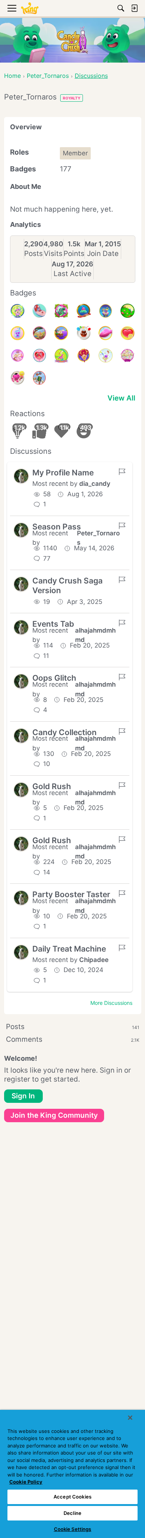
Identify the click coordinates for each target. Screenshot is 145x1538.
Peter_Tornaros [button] (98, 538)
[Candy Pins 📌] (39, 311)
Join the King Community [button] (54, 1115)
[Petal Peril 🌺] (61, 311)
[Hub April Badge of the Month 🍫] (127, 311)
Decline (72, 1513)
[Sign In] (134, 8)
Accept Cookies (72, 1497)
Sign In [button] (23, 1096)
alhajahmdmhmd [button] (95, 635)
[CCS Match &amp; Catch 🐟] (61, 333)
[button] (21, 476)
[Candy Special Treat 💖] (17, 355)
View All (121, 398)
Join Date (103, 253)
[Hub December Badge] (39, 378)
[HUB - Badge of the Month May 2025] (106, 311)
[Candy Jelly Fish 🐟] (106, 333)
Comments (72, 1039)
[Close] (130, 1417)
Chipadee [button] (94, 959)
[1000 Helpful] (17, 378)
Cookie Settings (72, 1529)
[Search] (121, 8)
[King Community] (30, 8)
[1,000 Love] (127, 333)
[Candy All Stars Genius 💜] (17, 333)
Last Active (72, 273)
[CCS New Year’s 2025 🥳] (61, 355)
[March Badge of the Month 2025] (39, 333)
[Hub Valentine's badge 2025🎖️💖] (39, 355)
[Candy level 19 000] (84, 311)
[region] (72, 1474)
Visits (53, 253)
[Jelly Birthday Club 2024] (127, 355)
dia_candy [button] (94, 483)
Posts (33, 253)
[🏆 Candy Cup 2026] (17, 311)
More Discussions (111, 1003)
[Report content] (121, 471)
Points (74, 253)
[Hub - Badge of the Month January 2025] (106, 355)
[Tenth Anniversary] (84, 333)
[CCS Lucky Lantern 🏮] (84, 355)
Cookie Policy (25, 1482)
